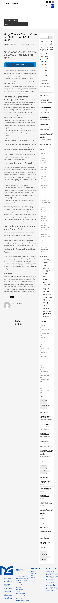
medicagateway (44, 400)
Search (41, 35)
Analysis (43, 205)
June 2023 (43, 162)
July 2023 (43, 160)
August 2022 (44, 171)
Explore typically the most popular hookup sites (46, 46)
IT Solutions (44, 218)
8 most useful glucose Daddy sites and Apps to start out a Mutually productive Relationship (47, 64)
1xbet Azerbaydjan (45, 202)
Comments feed (44, 249)
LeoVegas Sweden (45, 227)
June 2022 (43, 176)
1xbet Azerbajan (45, 200)
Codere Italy (44, 214)
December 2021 (44, 189)
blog (42, 209)
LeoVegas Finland (45, 220)
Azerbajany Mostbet (45, 207)
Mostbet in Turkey (45, 229)
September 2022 (45, 169)
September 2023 (45, 156)
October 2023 (44, 153)
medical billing (44, 403)
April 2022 (43, 180)
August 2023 (44, 158)
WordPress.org (44, 251)
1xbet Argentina (45, 198)
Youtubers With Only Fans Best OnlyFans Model (42, 46)
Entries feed (44, 247)
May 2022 (43, 178)
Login (52, 6)
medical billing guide (45, 405)
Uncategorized (31, 44)
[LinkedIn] (50, 2)
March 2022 (44, 183)
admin (6, 44)
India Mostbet (44, 216)
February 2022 (44, 185)
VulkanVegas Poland (45, 236)
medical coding (44, 408)
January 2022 (44, 187)
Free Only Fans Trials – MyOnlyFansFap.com (51, 46)
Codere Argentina (45, 211)
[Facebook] (47, 2)
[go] (51, 91)
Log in (42, 245)
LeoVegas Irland (44, 225)
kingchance (12, 276)
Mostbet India (44, 232)
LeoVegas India (44, 223)
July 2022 (43, 174)
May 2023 (43, 165)
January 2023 (44, 167)
